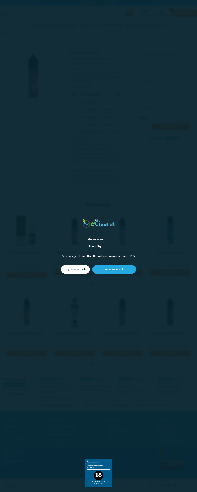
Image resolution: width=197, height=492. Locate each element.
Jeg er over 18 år (114, 269)
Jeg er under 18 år (75, 269)
